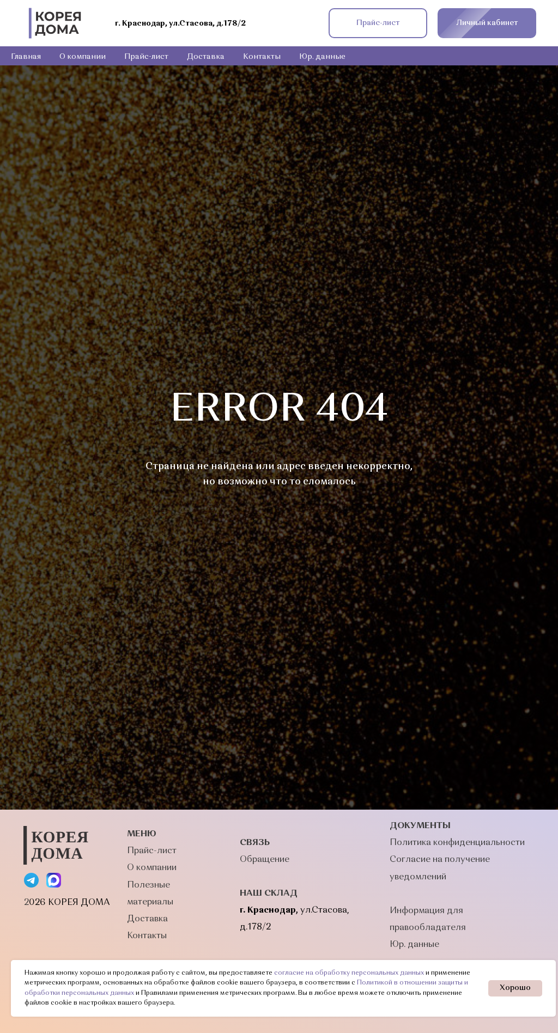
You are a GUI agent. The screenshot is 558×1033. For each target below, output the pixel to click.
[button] (378, 23)
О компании (82, 56)
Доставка (206, 56)
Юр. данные (322, 56)
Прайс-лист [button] (146, 56)
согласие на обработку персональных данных (349, 973)
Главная (26, 56)
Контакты (262, 56)
